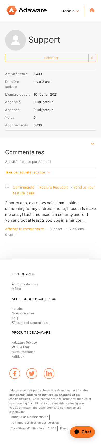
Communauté (23, 187)
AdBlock (18, 356)
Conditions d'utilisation (27, 428)
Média (16, 289)
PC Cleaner (20, 347)
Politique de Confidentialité (29, 417)
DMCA (51, 428)
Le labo (17, 309)
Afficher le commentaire (24, 229)
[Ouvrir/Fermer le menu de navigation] (93, 144)
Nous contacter (23, 313)
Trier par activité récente (25, 172)
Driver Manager (23, 352)
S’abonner (51, 58)
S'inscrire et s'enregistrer (30, 323)
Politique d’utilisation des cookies (35, 422)
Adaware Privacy (24, 342)
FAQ (15, 318)
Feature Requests (54, 187)
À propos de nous (25, 284)
